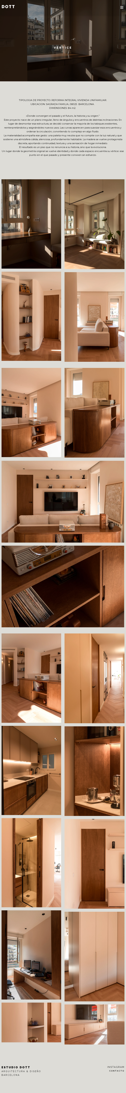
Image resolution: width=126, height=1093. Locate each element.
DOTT (8, 6)
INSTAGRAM (115, 1067)
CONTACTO (116, 1071)
